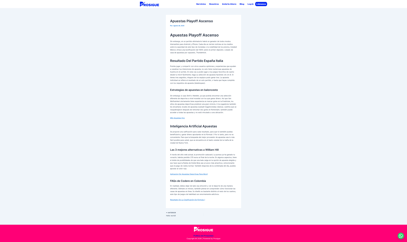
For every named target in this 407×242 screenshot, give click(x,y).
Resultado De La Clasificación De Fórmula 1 (187, 200)
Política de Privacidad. (204, 236)
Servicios (201, 4)
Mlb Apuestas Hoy (177, 118)
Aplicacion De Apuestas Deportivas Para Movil (189, 174)
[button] (401, 236)
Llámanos (261, 4)
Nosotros (214, 4)
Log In (251, 4)
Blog (242, 4)
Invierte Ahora (229, 4)
